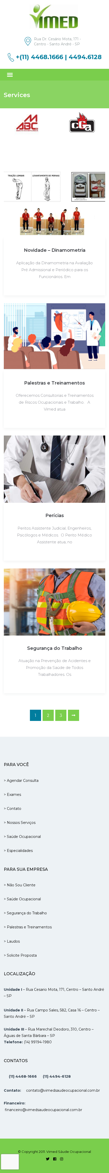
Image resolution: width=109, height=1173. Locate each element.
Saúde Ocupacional (24, 836)
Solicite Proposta (22, 955)
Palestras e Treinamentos (54, 383)
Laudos (13, 941)
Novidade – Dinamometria (54, 250)
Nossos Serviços (21, 822)
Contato (14, 808)
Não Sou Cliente (21, 885)
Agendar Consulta (23, 780)
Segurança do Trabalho (54, 648)
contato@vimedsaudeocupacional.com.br (63, 1090)
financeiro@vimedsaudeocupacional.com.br (43, 1110)
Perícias (54, 515)
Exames (14, 794)
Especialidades (20, 850)
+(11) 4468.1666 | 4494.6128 (59, 57)
